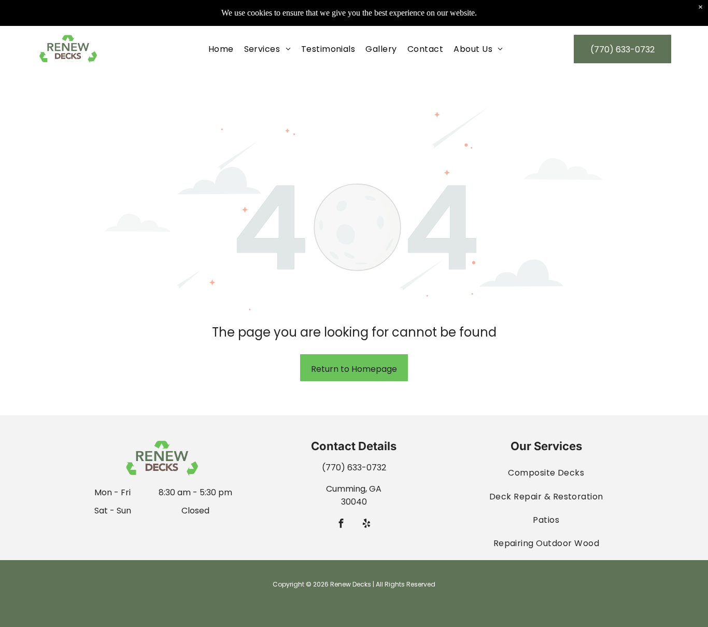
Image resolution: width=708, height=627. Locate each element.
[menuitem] (221, 49)
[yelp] (367, 525)
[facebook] (341, 525)
